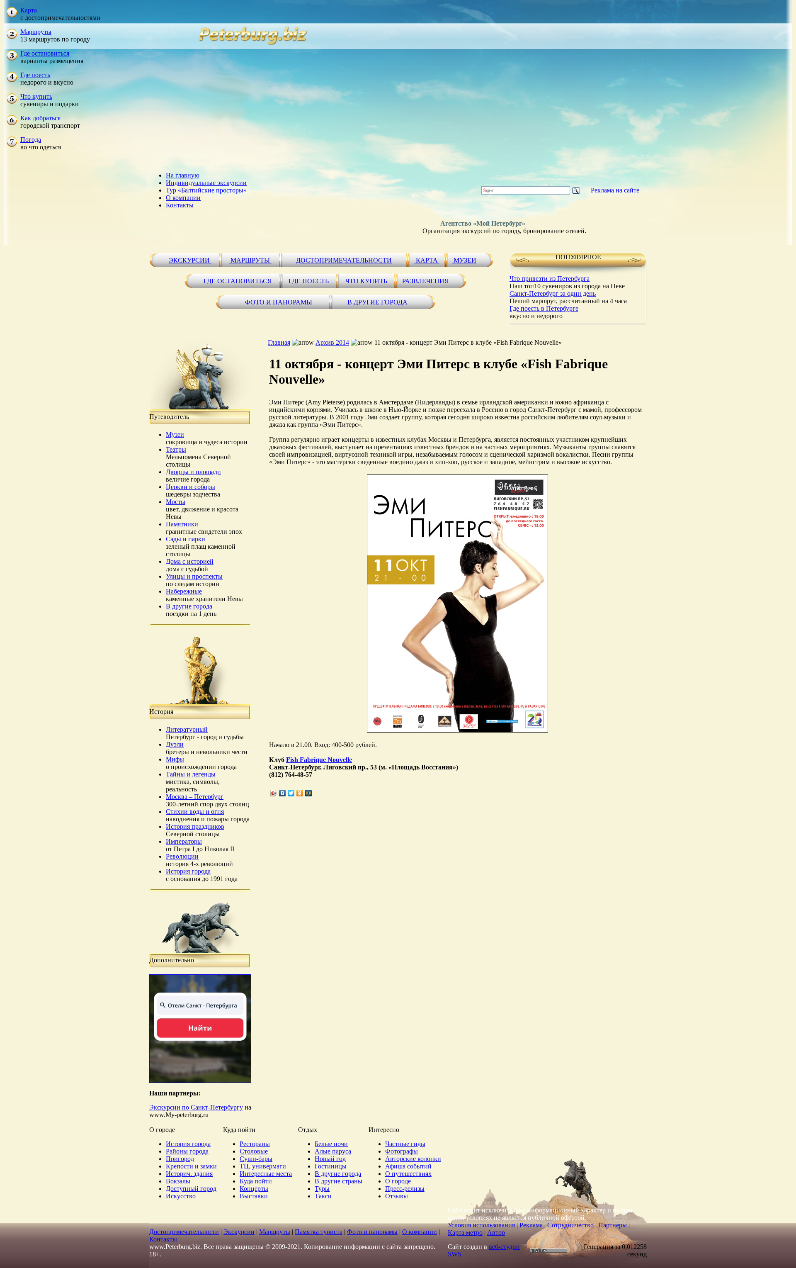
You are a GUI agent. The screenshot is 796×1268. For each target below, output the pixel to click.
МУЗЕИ (464, 260)
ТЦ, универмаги (263, 1166)
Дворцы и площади (193, 471)
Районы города (187, 1151)
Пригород (180, 1158)
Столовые (254, 1151)
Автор (496, 1232)
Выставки (254, 1196)
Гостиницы (331, 1166)
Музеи (175, 434)
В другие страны (338, 1181)
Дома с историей (190, 561)
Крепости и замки (191, 1166)
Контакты (180, 205)
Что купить (36, 96)
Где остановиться (44, 53)
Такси (323, 1196)
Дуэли (175, 744)
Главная (279, 342)
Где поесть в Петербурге (544, 308)
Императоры (184, 841)
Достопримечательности (184, 1231)
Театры (176, 449)
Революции (182, 856)
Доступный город (191, 1188)
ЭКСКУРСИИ (190, 260)
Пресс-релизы (405, 1188)
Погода (30, 139)
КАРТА (426, 260)
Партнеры (612, 1225)
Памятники (182, 524)
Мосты (175, 501)
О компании (183, 197)
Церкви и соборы (190, 486)
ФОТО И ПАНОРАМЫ (278, 302)
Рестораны (255, 1143)
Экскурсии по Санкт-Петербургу (196, 1107)
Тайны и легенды (191, 774)
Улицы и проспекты (194, 576)
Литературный (187, 729)
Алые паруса (333, 1151)
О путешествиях (408, 1173)
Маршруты (35, 31)
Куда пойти (256, 1181)
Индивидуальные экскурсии (206, 182)
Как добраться (40, 118)
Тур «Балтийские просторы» (206, 190)
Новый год (330, 1158)
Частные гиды (405, 1143)
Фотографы (401, 1151)
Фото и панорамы (372, 1231)
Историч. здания (189, 1173)
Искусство (181, 1196)
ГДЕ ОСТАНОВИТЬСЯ (238, 281)
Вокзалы (178, 1181)
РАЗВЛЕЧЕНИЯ (425, 281)
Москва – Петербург (194, 796)
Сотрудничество (570, 1225)
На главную (182, 175)
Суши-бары (256, 1158)
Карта (28, 10)
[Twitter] (291, 793)
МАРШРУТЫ (250, 260)
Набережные (184, 591)
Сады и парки (185, 539)
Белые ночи (331, 1143)
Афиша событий (408, 1166)
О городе (398, 1181)
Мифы (175, 759)
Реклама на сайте (615, 190)
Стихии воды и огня (195, 811)
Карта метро (465, 1232)
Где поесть (35, 74)
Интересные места (266, 1173)
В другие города (189, 606)
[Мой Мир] (308, 793)
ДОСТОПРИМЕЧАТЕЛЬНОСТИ (344, 260)
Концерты (254, 1188)
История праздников (195, 826)
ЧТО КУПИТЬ (366, 281)
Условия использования (481, 1225)
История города (188, 871)
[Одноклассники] (300, 793)
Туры (322, 1188)
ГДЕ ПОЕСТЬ (308, 281)
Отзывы (396, 1196)
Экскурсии (239, 1231)
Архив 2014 (332, 342)
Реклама (531, 1225)
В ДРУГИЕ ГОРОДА (377, 302)
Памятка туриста (318, 1231)
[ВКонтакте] (282, 793)
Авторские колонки (413, 1158)
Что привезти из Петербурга (550, 278)
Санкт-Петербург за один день (553, 293)
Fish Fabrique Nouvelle (319, 759)
